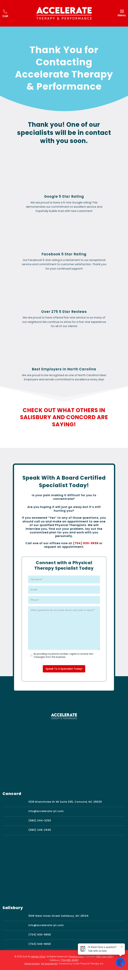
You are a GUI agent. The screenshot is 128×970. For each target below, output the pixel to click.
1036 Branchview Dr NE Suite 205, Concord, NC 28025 (65, 802)
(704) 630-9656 (85, 543)
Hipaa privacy (32, 963)
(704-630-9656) (69, 960)
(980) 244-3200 (39, 820)
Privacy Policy (76, 956)
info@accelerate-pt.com (46, 811)
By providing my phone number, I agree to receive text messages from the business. (63, 655)
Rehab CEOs (38, 956)
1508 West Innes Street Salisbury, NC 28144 (58, 916)
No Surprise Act (49, 963)
